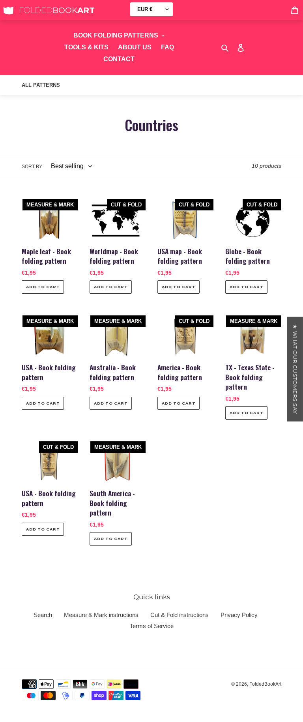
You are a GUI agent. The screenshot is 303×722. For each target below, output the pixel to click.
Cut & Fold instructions (179, 614)
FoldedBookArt (265, 684)
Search (43, 614)
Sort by (32, 166)
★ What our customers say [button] (295, 369)
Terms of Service (152, 626)
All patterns (41, 85)
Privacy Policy (239, 614)
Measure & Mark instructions (101, 614)
